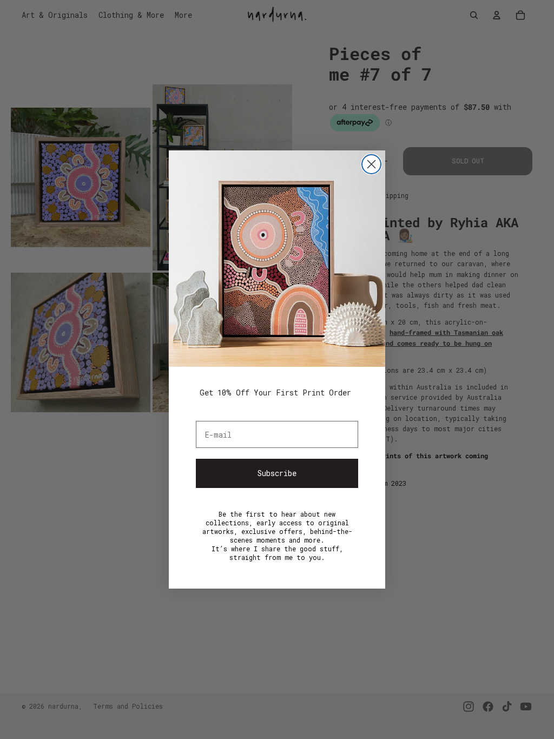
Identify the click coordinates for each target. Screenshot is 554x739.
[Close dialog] (371, 164)
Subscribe (277, 473)
